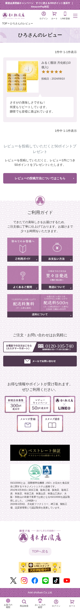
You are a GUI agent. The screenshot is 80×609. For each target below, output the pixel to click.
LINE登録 (65, 18)
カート (54, 18)
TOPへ (40, 551)
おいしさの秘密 (40, 606)
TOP (4, 23)
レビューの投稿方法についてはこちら (40, 178)
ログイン (43, 18)
